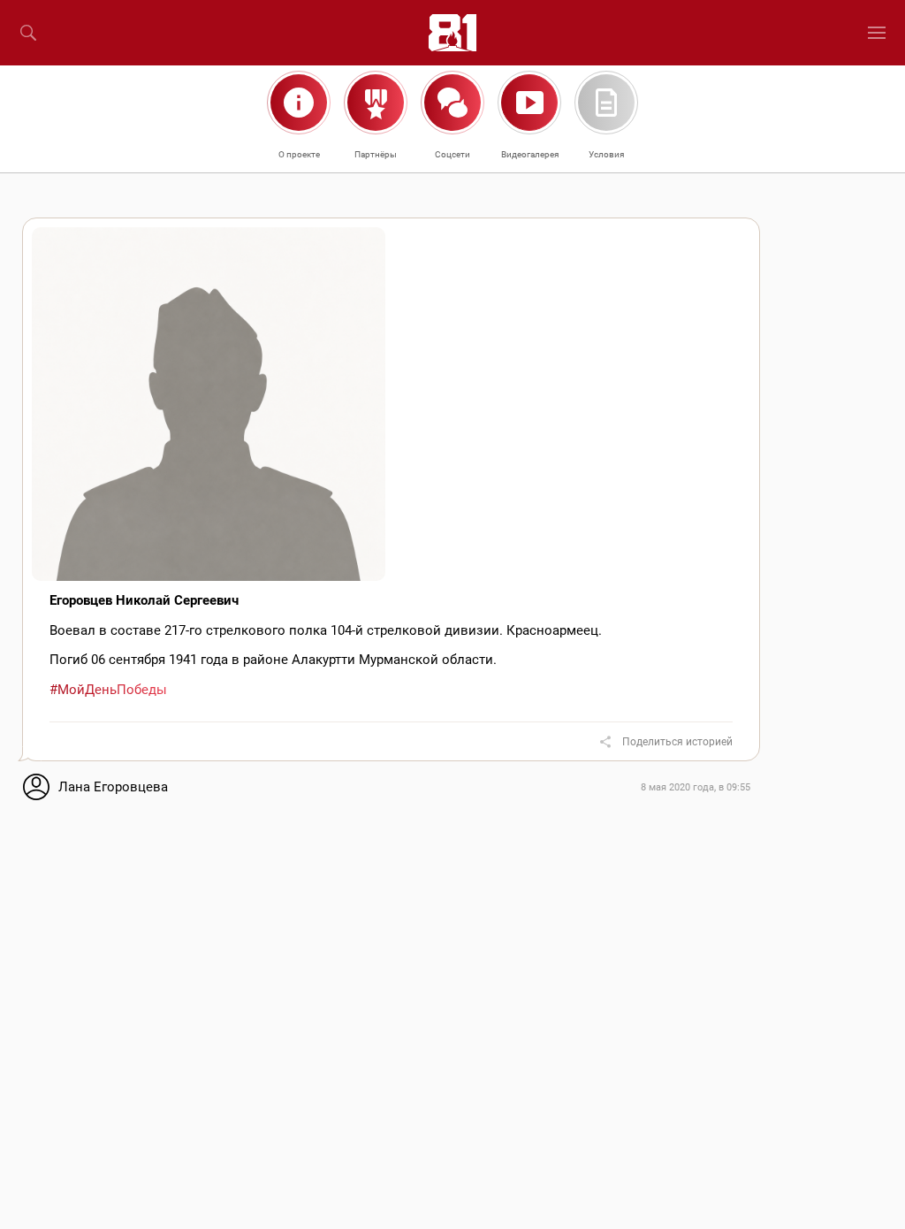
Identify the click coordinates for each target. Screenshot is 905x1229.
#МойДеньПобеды (108, 690)
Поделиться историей (677, 742)
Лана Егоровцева (113, 787)
